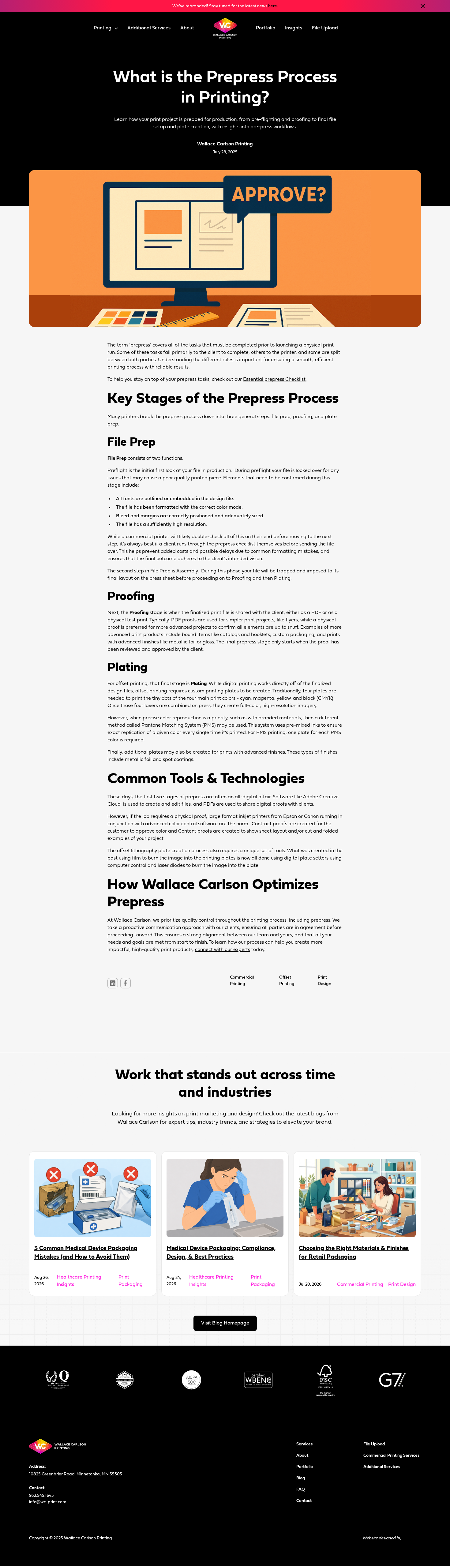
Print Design (402, 1284)
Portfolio (265, 28)
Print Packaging (130, 1281)
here (272, 6)
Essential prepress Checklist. (274, 379)
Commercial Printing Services (391, 1455)
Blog (300, 1478)
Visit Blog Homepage (225, 1323)
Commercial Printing (360, 1284)
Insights (293, 28)
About (187, 28)
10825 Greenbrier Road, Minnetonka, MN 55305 (75, 1474)
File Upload (325, 28)
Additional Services (149, 28)
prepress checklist (236, 544)
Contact (304, 1501)
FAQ (300, 1489)
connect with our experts (222, 949)
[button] (105, 28)
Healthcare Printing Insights (79, 1281)
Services (304, 1444)
